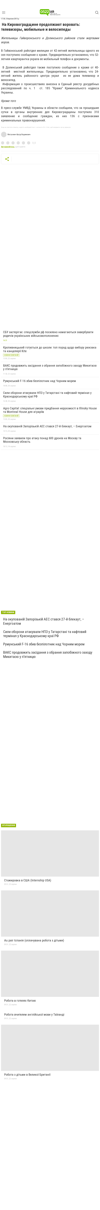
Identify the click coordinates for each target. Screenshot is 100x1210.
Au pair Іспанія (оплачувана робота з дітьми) (34, 940)
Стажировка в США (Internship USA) (27, 880)
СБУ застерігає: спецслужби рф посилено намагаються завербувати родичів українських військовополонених (48, 334)
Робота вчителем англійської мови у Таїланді (34, 1014)
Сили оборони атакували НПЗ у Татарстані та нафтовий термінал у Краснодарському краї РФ (47, 394)
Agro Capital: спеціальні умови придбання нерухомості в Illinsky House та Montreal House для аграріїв (50, 410)
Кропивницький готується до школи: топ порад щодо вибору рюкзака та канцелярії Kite (49, 349)
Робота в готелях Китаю (20, 1000)
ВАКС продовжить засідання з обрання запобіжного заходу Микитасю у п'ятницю (50, 367)
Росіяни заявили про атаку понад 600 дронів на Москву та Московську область (42, 440)
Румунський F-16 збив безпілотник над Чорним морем (39, 381)
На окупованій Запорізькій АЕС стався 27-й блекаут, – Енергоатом (47, 426)
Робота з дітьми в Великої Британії (27, 1074)
